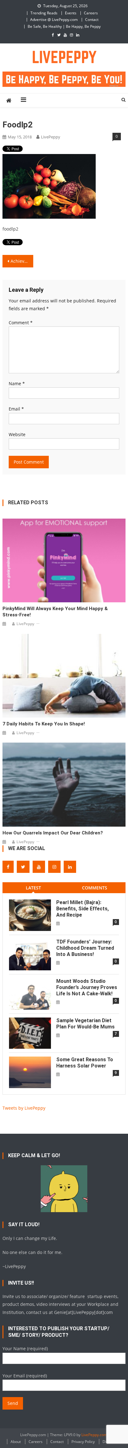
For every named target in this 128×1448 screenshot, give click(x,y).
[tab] (33, 887)
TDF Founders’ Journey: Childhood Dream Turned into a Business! (85, 948)
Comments (94, 888)
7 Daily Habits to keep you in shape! (43, 724)
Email (16, 409)
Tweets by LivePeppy (23, 1108)
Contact (91, 19)
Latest (33, 888)
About (16, 1441)
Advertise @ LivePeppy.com (54, 19)
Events (70, 13)
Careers (91, 13)
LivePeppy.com (94, 1434)
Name (17, 383)
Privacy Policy (83, 1441)
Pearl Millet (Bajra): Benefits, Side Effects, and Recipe (82, 908)
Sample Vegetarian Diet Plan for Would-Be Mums (85, 1024)
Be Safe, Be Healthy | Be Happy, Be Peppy (64, 26)
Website (17, 434)
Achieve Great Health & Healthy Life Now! (22, 261)
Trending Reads (43, 13)
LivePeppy (50, 137)
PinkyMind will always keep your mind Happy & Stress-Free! (55, 612)
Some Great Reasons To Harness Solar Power (84, 1063)
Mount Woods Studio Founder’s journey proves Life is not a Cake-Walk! (86, 987)
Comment (21, 323)
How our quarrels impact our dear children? (52, 833)
